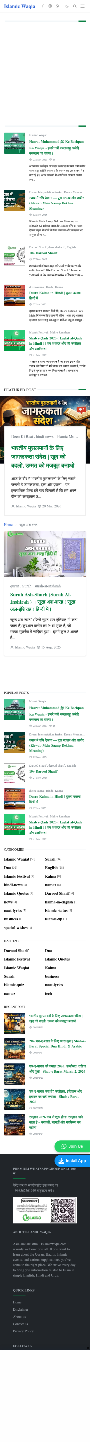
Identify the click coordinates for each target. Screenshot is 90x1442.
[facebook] (42, 6)
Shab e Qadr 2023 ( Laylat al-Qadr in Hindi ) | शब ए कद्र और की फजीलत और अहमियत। (55, 343)
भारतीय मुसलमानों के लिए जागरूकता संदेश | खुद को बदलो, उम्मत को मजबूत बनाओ (42, 456)
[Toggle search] (75, 6)
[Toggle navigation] (82, 6)
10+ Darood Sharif (43, 252)
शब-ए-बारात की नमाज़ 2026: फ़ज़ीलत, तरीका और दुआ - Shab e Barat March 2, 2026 (57, 1068)
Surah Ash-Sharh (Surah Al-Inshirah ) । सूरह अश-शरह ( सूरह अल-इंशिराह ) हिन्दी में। (43, 602)
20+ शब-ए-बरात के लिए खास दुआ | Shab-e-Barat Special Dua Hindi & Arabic (57, 1043)
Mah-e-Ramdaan (60, 332)
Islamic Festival (38, 332)
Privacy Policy (23, 1331)
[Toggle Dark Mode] (67, 6)
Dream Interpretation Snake (45, 192)
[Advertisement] (45, 72)
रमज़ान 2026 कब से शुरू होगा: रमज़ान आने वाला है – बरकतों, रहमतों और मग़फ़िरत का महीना (56, 1122)
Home (17, 1302)
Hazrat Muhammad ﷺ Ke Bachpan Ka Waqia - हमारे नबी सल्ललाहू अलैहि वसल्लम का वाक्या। (56, 147)
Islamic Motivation (71, 436)
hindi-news (45, 436)
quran (15, 585)
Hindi (50, 287)
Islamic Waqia (19, 6)
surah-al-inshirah (47, 585)
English (71, 247)
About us (19, 1316)
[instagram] (50, 6)
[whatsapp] (57, 6)
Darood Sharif (38, 247)
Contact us (20, 1323)
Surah (27, 585)
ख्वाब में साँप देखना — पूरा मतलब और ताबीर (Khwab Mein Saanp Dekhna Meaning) (56, 203)
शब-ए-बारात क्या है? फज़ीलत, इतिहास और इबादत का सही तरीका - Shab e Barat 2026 (55, 1096)
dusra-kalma (36, 287)
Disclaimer (20, 1309)
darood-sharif (56, 247)
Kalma (59, 287)
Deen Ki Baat (22, 436)
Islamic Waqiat (37, 135)
